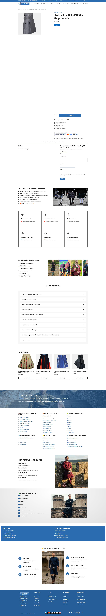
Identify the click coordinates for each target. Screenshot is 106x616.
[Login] (84, 3)
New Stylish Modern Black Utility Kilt (79, 371)
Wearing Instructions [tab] (56, 141)
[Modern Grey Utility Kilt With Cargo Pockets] (29, 23)
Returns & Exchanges (52, 599)
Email (61, 169)
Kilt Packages (37, 602)
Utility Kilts (58, 12)
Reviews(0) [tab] (44, 141)
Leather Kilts (36, 600)
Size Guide (64, 596)
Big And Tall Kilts (65, 138)
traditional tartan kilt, (28, 400)
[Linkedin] (85, 1)
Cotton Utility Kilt (71, 138)
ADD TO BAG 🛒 (70, 115)
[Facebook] (73, 1)
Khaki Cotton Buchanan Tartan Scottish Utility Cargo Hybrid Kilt (26, 372)
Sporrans (36, 603)
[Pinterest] (79, 1)
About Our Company (52, 596)
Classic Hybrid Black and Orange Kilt (43, 371)
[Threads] (83, 1)
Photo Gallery (65, 601)
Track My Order (51, 602)
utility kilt (21, 398)
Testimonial (65, 602)
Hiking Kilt (79, 594)
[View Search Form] (81, 3)
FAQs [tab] (63, 141)
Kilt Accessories (37, 605)
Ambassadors (65, 604)
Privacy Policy (50, 594)
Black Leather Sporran (81, 599)
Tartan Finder (65, 599)
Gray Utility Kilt (76, 138)
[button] (84, 3)
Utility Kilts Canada (80, 596)
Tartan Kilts (36, 596)
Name (61, 164)
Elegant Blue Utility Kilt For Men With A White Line (61, 372)
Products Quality (66, 597)
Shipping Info (50, 601)
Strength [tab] (49, 141)
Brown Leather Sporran (81, 602)
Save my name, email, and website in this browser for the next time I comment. (73, 175)
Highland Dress (80, 604)
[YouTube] (81, 1)
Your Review (63, 156)
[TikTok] (87, 1)
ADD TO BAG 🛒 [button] (26, 378)
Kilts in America (80, 601)
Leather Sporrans (80, 597)
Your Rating (63, 151)
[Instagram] (77, 1)
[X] (75, 1)
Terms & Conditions (52, 598)
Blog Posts (65, 594)
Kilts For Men (37, 595)
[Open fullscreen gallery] (39, 35)
